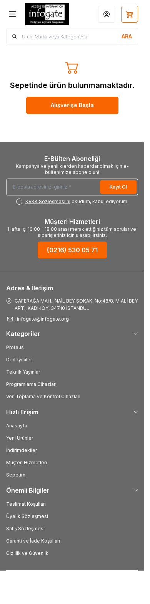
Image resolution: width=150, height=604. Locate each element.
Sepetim (15, 475)
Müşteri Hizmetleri (26, 462)
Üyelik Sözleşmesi (27, 516)
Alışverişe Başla (72, 105)
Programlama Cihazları (31, 384)
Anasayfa (16, 426)
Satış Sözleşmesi (25, 528)
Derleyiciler (19, 359)
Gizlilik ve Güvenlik (27, 553)
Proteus (15, 347)
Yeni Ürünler (19, 438)
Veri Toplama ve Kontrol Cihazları (43, 396)
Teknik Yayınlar (23, 372)
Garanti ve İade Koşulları (33, 541)
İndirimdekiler (21, 450)
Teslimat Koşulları (26, 504)
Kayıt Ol (118, 187)
